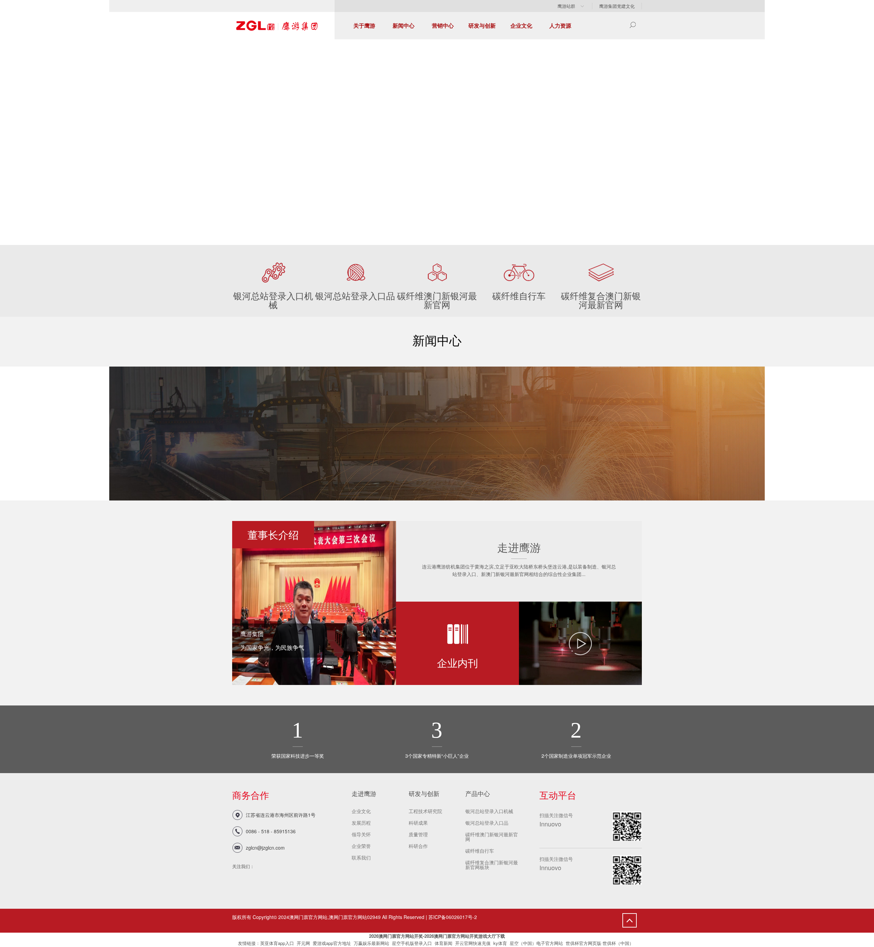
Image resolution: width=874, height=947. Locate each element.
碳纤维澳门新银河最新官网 (491, 836)
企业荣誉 (361, 845)
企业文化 (521, 25)
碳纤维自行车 (479, 850)
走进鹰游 (364, 793)
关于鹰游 (364, 25)
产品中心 (477, 793)
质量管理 (418, 834)
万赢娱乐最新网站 (371, 943)
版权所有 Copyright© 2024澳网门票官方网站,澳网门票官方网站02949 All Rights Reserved (328, 917)
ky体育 (500, 943)
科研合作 (418, 845)
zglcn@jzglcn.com (265, 847)
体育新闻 (443, 943)
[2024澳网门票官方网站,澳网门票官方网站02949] (276, 16)
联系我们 (361, 857)
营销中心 (443, 25)
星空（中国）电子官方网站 (536, 943)
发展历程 (361, 822)
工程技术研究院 (425, 811)
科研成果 (418, 822)
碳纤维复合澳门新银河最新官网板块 (491, 864)
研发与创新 (482, 25)
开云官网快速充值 (473, 943)
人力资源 (560, 25)
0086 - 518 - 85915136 (271, 831)
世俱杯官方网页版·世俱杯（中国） (600, 943)
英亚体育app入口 (277, 943)
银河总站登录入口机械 (489, 811)
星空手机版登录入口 (412, 943)
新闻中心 (403, 25)
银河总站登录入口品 (486, 822)
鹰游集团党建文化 (617, 6)
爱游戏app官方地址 (332, 943)
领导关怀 (361, 834)
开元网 (303, 943)
